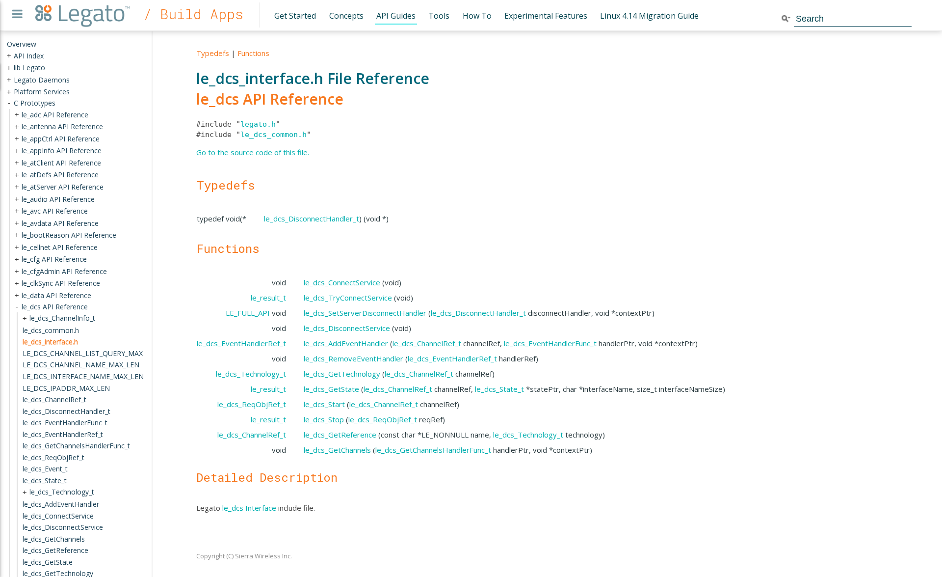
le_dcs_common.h (273, 134)
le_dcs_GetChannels (337, 450)
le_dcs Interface (249, 508)
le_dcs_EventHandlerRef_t (241, 343)
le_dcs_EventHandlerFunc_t (550, 343)
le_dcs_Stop (324, 419)
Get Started (295, 15)
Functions (253, 53)
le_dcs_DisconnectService (347, 328)
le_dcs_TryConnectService (348, 297)
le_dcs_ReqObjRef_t (251, 404)
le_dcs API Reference (269, 99)
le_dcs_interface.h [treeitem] (50, 341)
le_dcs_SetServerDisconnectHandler (365, 313)
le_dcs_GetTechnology (342, 374)
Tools (438, 15)
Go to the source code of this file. (252, 152)
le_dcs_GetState (331, 389)
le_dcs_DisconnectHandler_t (311, 218)
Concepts (346, 15)
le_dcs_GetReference (340, 435)
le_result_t (268, 297)
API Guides (396, 15)
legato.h (258, 124)
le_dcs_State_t (499, 389)
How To (477, 15)
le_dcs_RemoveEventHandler (353, 358)
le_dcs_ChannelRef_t (426, 343)
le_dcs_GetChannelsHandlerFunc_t (433, 450)
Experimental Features (545, 15)
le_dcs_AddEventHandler (346, 343)
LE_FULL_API (248, 313)
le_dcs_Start (324, 404)
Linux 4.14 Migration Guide (649, 15)
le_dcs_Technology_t (251, 374)
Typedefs (212, 53)
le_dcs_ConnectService (342, 282)
